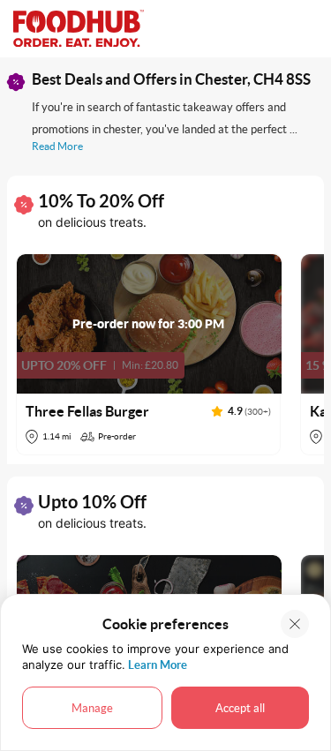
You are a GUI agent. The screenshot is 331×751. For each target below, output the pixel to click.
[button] (149, 354)
